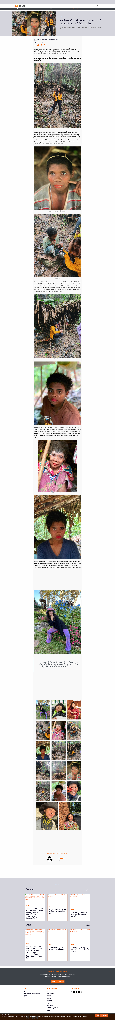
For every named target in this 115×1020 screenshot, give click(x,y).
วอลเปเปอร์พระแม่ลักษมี (52, 1007)
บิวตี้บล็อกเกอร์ (59, 853)
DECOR (50, 906)
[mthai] (20, 6)
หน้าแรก (18, 9)
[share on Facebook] (38, 45)
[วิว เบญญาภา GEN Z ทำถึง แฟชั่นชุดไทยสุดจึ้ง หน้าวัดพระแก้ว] (80, 936)
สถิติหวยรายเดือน (51, 997)
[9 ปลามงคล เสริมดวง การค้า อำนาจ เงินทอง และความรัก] (80, 900)
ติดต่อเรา (26, 995)
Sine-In (61, 861)
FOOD (27, 905)
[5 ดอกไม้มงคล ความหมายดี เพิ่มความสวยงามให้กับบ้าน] (57, 899)
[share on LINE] (44, 45)
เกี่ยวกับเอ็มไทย (27, 997)
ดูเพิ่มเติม (88, 890)
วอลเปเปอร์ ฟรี (50, 1009)
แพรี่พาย (65, 853)
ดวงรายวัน (49, 999)
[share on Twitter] (41, 45)
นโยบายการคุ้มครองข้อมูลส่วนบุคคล (32, 993)
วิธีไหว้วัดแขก (50, 1005)
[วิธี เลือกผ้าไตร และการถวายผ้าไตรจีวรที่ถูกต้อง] (57, 936)
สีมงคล (48, 1010)
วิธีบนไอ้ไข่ (49, 1002)
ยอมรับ (97, 1015)
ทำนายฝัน (25, 9)
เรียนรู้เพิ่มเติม (104, 1015)
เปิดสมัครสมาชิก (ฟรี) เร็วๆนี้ (57, 981)
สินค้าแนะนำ (82, 6)
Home (35, 39)
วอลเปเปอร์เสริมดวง (52, 9)
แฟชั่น (61, 16)
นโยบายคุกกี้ (26, 992)
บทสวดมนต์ (67, 9)
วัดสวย (61, 9)
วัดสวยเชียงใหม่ (50, 993)
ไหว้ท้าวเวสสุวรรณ (51, 1004)
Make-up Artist (50, 853)
